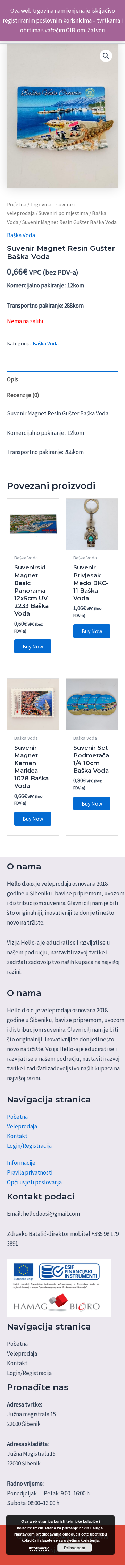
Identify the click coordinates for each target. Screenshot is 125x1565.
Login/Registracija (29, 1146)
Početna (16, 204)
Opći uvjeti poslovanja (34, 1182)
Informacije (21, 1163)
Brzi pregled (33, 543)
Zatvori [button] (96, 30)
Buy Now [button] (33, 646)
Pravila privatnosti (29, 1172)
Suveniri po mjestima (63, 213)
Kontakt (17, 1136)
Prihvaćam (74, 1548)
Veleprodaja (22, 1126)
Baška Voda (21, 235)
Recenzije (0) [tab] (23, 395)
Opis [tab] (12, 379)
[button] (106, 56)
